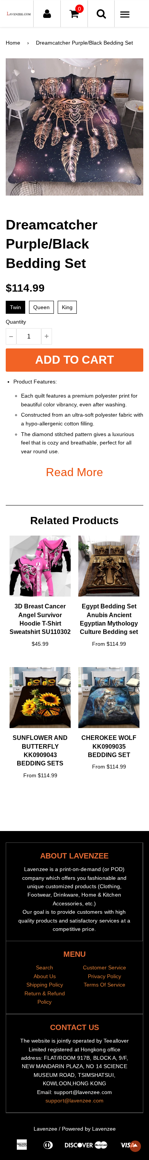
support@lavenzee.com (74, 1100)
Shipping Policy (44, 985)
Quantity (16, 322)
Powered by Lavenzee (89, 1129)
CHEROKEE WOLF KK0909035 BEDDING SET (108, 746)
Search (44, 967)
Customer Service (104, 967)
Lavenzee (45, 1129)
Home (13, 43)
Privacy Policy (104, 976)
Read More (74, 472)
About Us (45, 976)
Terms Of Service (104, 985)
